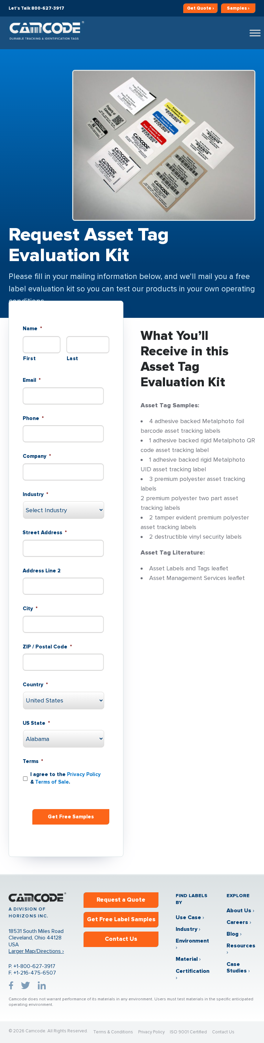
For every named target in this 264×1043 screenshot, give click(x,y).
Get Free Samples (71, 817)
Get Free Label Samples (121, 919)
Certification (192, 971)
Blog (233, 934)
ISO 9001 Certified (188, 1032)
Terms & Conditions (113, 1032)
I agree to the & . (65, 778)
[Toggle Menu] (255, 33)
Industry (186, 929)
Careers (237, 922)
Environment (192, 940)
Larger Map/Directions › (36, 951)
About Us (239, 910)
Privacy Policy (84, 774)
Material (187, 959)
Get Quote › (200, 8)
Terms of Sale (52, 782)
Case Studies (237, 967)
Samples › (238, 8)
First (29, 358)
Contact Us (121, 939)
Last (73, 358)
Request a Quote (121, 899)
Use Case (188, 917)
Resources (241, 945)
